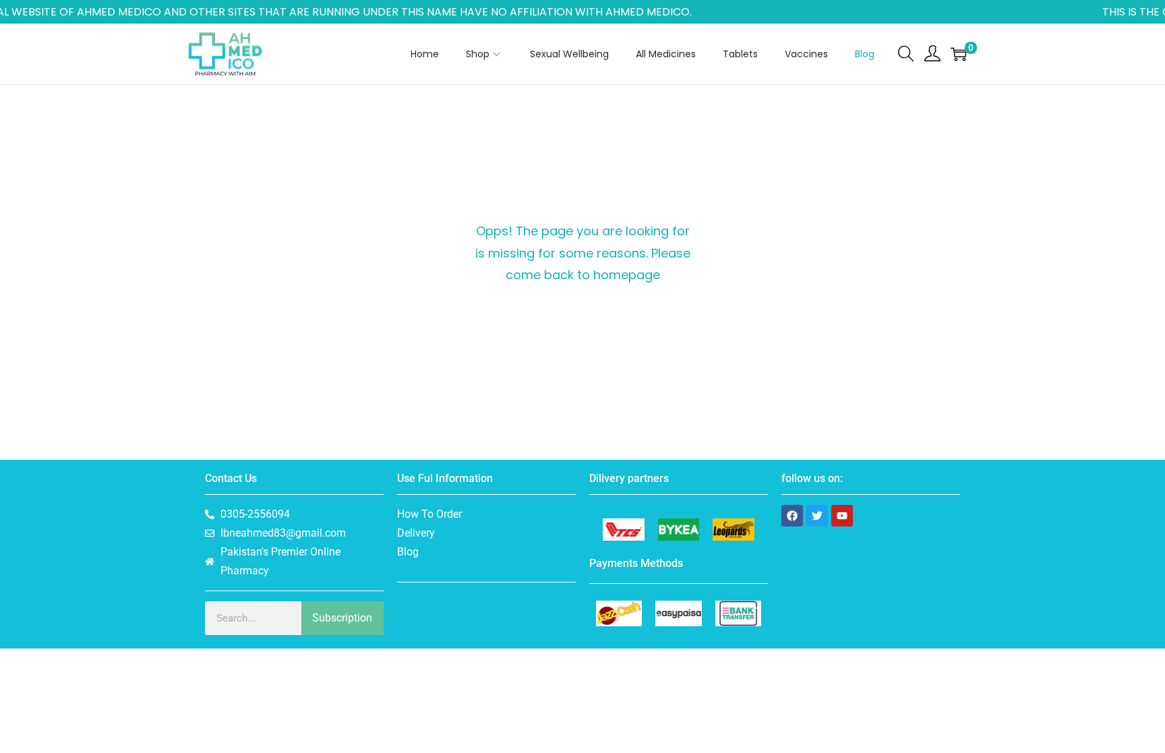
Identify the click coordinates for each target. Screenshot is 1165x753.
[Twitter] (817, 515)
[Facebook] (792, 515)
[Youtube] (842, 515)
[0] (959, 54)
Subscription (342, 617)
